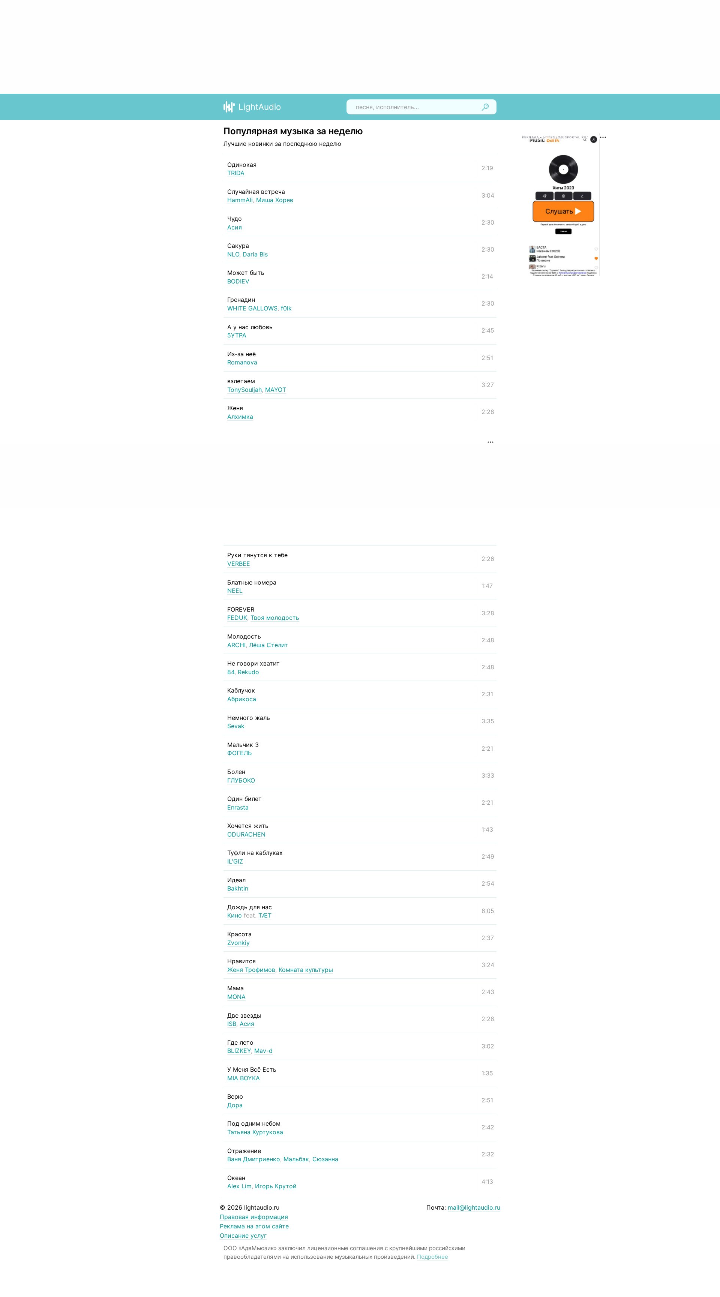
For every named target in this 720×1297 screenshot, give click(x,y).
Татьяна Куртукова (255, 1132)
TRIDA (235, 173)
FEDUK (237, 617)
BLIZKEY (239, 1050)
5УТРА (236, 335)
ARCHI (236, 645)
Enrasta (238, 807)
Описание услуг (243, 1235)
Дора (235, 1105)
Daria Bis (255, 254)
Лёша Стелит (268, 645)
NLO (233, 254)
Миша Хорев (274, 200)
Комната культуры (306, 969)
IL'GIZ (235, 861)
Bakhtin (237, 888)
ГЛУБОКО (241, 780)
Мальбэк (296, 1159)
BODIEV (238, 281)
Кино (234, 915)
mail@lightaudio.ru (474, 1207)
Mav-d (263, 1050)
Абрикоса (241, 699)
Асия (234, 227)
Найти (485, 107)
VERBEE (238, 563)
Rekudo (248, 672)
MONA (236, 996)
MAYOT (275, 389)
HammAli (240, 200)
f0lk (286, 308)
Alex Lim (239, 1186)
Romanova (242, 362)
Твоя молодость (274, 617)
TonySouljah (244, 389)
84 (230, 672)
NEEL (235, 590)
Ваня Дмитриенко (253, 1159)
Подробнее (432, 1256)
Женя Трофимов (251, 969)
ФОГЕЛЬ (239, 753)
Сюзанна (325, 1159)
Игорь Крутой (276, 1186)
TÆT (265, 915)
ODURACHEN (246, 834)
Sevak (235, 726)
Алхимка (240, 416)
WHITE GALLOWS (252, 308)
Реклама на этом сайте (254, 1226)
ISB (231, 1023)
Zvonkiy (238, 942)
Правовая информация (254, 1217)
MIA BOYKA (243, 1078)
